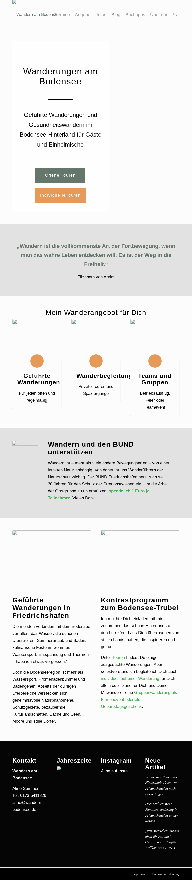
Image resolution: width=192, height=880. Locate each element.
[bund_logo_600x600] (25, 453)
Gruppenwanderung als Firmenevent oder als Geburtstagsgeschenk (139, 699)
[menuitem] (62, 14)
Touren (118, 657)
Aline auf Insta (114, 771)
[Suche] (175, 14)
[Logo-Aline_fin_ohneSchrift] (36, 14)
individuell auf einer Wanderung (130, 678)
